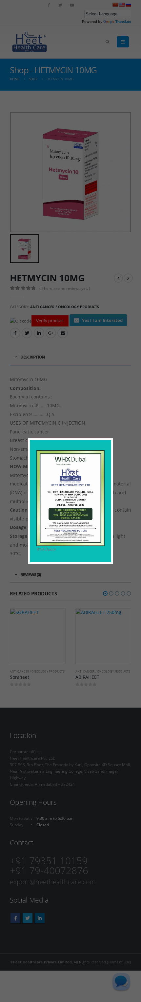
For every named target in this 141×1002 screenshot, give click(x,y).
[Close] (109, 441)
